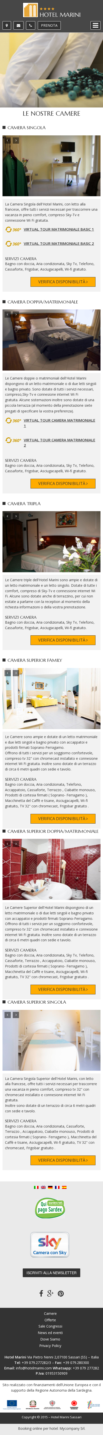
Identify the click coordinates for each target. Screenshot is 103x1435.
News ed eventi (50, 1332)
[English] (43, 1186)
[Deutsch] (50, 1186)
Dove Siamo (50, 1339)
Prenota (49, 25)
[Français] (57, 1186)
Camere (50, 1313)
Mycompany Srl (72, 1428)
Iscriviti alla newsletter (51, 1272)
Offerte (50, 1320)
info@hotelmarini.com (34, 1368)
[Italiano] (36, 1186)
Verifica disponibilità (62, 282)
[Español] (64, 1186)
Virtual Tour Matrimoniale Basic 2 (59, 243)
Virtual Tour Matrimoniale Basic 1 (59, 229)
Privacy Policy (50, 1345)
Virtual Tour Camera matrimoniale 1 (59, 423)
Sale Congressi (50, 1326)
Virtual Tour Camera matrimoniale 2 (59, 442)
